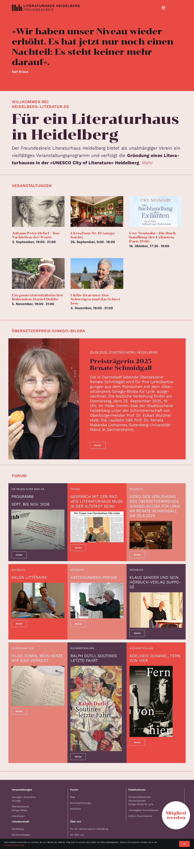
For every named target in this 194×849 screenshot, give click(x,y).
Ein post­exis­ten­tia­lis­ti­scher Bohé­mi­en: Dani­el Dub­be (37, 297)
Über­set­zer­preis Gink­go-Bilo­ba (48, 331)
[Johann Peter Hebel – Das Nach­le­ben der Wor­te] (38, 211)
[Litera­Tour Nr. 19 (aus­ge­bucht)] (97, 211)
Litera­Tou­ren (18, 816)
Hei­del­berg (17, 829)
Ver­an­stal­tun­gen (32, 185)
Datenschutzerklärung (14, 845)
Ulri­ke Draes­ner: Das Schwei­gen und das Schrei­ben (96, 299)
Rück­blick (75, 808)
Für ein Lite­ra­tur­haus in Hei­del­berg (89, 829)
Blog (72, 797)
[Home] (82, 7)
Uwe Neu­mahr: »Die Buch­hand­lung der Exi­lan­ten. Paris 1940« (153, 237)
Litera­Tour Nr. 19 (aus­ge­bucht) (93, 235)
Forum (19, 475)
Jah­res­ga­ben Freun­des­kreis (143, 810)
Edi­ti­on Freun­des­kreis (140, 816)
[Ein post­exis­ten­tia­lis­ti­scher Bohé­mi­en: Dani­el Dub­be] (38, 273)
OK (184, 844)
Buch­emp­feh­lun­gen (81, 803)
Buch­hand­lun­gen (21, 834)
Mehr (147, 162)
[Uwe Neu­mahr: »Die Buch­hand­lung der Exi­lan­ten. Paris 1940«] (155, 211)
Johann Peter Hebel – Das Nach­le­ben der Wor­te (35, 235)
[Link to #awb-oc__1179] (163, 8)
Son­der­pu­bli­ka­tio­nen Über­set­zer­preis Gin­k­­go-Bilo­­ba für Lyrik (140, 801)
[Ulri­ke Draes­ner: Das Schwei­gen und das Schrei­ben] (97, 273)
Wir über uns (77, 834)
